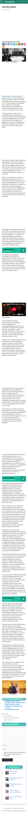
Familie (6, 714)
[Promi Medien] (2, 2)
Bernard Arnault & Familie (11, 718)
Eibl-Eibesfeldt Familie (12, 709)
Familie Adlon (6, 96)
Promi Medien (10, 2)
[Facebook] (3, 44)
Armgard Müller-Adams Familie (15, 702)
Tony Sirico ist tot (9, 720)
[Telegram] (6, 44)
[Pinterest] (19, 44)
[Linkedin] (22, 44)
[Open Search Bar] (22, 2)
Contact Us (15, 808)
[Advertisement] (14, 27)
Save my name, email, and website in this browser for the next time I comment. (15, 754)
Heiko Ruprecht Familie (12, 704)
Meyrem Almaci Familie (13, 701)
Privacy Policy (7, 808)
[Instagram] (8, 44)
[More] (3, 47)
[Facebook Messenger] (14, 44)
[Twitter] (11, 44)
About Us (21, 808)
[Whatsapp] (16, 44)
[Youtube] (24, 44)
